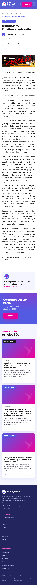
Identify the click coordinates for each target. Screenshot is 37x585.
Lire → (6, 380)
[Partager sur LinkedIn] (9, 44)
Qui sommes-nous (8, 518)
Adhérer (4, 540)
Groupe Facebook (8, 565)
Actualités (5, 537)
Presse (4, 524)
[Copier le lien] (18, 44)
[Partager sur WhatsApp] (13, 44)
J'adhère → (10, 316)
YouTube (5, 559)
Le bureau (5, 521)
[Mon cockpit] (18, 4)
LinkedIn (4, 555)
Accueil (4, 13)
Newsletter (5, 568)
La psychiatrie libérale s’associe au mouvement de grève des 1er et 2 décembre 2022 (18, 460)
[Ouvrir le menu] (34, 4)
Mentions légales (4, 580)
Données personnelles (18, 580)
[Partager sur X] (4, 44)
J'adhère (27, 4)
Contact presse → (10, 287)
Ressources (5, 543)
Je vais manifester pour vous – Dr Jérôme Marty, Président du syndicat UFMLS (17, 365)
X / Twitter (5, 552)
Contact (4, 527)
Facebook (5, 562)
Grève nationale (14, 13)
